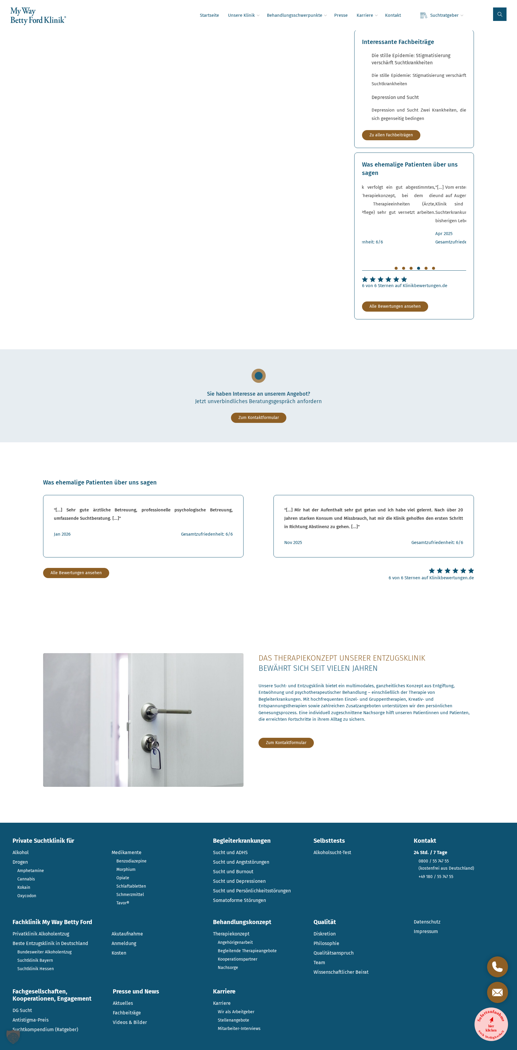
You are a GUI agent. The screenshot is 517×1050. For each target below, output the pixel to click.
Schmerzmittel (130, 894)
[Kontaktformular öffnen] (497, 992)
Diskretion (325, 934)
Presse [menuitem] (341, 15)
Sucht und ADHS (230, 852)
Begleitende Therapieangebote (247, 950)
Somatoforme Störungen (239, 900)
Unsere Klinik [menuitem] (241, 15)
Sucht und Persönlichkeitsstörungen (252, 891)
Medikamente (127, 852)
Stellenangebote (233, 1020)
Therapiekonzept (231, 934)
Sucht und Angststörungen (241, 862)
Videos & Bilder (130, 1022)
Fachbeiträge (127, 1013)
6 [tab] (433, 268)
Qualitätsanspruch (334, 953)
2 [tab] (403, 268)
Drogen (20, 862)
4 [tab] (418, 268)
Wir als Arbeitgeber (236, 1011)
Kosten (119, 953)
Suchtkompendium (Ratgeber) (45, 1029)
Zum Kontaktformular (258, 417)
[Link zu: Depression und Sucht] (419, 108)
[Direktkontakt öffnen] (497, 966)
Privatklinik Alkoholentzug (41, 934)
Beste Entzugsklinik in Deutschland (50, 943)
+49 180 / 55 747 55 (436, 876)
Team (319, 962)
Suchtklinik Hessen (35, 968)
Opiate (122, 877)
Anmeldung (124, 943)
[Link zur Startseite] (38, 16)
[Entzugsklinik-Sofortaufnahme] (491, 1024)
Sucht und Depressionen (239, 881)
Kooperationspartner (237, 959)
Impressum (426, 931)
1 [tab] (396, 268)
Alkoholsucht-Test (332, 852)
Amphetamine (30, 870)
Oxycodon (26, 895)
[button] (500, 14)
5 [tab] (426, 268)
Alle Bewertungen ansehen (395, 306)
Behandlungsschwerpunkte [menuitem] (294, 15)
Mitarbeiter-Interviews (239, 1028)
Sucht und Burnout (233, 871)
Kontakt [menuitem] (393, 15)
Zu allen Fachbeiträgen (391, 135)
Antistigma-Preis (30, 1020)
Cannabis (26, 879)
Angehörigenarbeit (235, 942)
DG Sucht (22, 1010)
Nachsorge (228, 967)
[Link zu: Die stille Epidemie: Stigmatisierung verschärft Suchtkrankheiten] (419, 70)
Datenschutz (427, 922)
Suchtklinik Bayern (35, 960)
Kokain (23, 887)
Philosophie (326, 943)
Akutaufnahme (127, 934)
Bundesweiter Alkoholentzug (44, 952)
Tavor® (122, 903)
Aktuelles (123, 1003)
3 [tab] (411, 268)
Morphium (126, 869)
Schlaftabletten (131, 886)
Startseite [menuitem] (209, 15)
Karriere (222, 1003)
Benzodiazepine (131, 861)
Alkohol (21, 852)
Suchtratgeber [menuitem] (444, 15)
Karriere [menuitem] (365, 15)
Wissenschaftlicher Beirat (341, 972)
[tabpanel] (414, 214)
